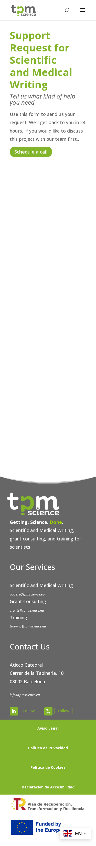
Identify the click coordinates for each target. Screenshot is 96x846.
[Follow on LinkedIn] (14, 711)
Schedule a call (31, 152)
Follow (29, 710)
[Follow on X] (48, 711)
